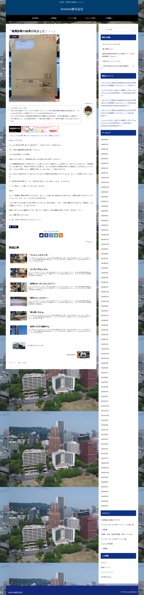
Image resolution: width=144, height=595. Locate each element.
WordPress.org (106, 577)
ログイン (104, 563)
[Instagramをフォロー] (51, 235)
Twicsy (130, 85)
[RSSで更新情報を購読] (61, 235)
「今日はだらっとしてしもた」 (111, 61)
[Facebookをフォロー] (46, 235)
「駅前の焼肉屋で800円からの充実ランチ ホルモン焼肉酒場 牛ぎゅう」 (118, 55)
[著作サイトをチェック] (41, 235)
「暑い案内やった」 (107, 49)
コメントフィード (107, 572)
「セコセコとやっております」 (111, 44)
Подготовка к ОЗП (129, 93)
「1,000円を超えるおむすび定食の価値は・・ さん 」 (117, 67)
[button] (134, 29)
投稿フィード (105, 567)
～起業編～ (14, 226)
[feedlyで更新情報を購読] (56, 235)
